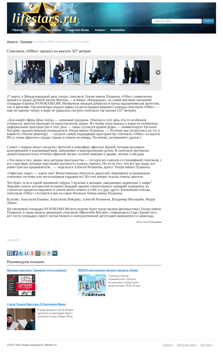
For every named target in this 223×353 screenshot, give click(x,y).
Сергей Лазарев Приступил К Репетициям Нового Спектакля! (36, 304)
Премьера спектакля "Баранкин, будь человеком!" (37, 270)
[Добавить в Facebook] (15, 253)
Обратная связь (187, 344)
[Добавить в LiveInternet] (26, 253)
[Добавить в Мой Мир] (38, 253)
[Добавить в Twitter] (21, 253)
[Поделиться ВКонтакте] (9, 253)
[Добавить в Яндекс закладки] (32, 253)
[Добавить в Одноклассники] (43, 253)
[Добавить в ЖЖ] (49, 253)
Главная (168, 344)
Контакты (206, 344)
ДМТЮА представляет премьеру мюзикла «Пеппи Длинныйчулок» (108, 270)
